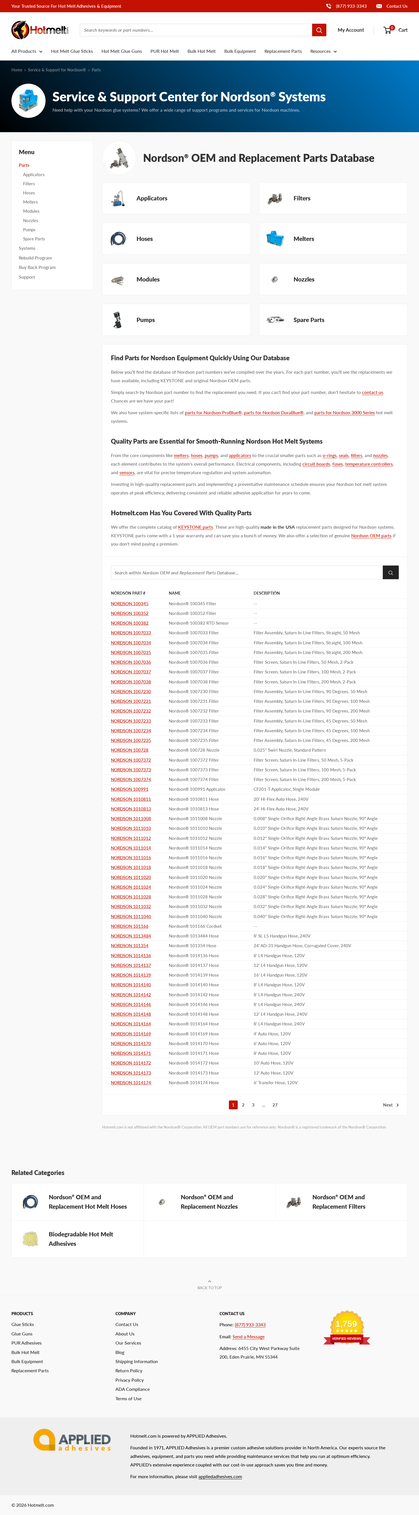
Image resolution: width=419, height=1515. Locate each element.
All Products (23, 51)
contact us (372, 392)
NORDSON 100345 (130, 603)
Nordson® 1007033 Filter (194, 632)
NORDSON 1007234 (131, 730)
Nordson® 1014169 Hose (194, 1033)
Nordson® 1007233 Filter (194, 720)
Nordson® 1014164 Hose (194, 1023)
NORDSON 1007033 (131, 632)
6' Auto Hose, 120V (272, 1043)
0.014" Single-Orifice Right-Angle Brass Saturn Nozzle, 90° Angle (316, 847)
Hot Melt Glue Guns (121, 51)
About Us (125, 1333)
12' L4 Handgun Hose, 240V (280, 1014)
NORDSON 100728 (130, 750)
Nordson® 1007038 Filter (194, 681)
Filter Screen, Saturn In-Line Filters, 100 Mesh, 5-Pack (305, 769)
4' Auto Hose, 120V (272, 1033)
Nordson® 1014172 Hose (194, 1062)
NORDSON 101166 (130, 926)
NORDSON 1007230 (131, 691)
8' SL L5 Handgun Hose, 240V (282, 935)
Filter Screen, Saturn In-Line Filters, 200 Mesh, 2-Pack (305, 681)
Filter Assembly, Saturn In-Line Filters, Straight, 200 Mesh (308, 652)
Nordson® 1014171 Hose (194, 1053)
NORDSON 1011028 (131, 896)
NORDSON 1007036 (131, 662)
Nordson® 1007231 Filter (194, 701)
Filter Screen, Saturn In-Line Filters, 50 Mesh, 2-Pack (303, 662)
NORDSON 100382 (130, 622)
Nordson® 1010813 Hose (194, 808)
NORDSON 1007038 (131, 681)
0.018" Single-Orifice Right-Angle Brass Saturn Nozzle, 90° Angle (316, 867)
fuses (337, 463)
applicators (240, 455)
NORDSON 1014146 (131, 1004)
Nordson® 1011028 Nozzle (195, 896)
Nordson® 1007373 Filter (194, 769)
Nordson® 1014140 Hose (194, 984)
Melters (30, 201)
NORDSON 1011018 (131, 867)
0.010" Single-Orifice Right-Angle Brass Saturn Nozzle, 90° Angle (316, 828)
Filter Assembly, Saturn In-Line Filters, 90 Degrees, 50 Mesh (310, 691)
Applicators (34, 174)
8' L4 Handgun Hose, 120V (279, 955)
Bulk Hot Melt (202, 51)
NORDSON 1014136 (131, 955)
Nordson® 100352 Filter (192, 613)
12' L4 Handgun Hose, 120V (280, 965)
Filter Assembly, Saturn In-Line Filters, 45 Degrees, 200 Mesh (312, 740)
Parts (24, 165)
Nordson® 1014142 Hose (194, 994)
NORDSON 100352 (130, 613)
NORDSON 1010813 (131, 808)
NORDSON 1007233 (131, 720)
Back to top (210, 1287)
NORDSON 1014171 (131, 1053)
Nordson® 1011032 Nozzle (195, 906)
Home (16, 69)
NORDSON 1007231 (131, 701)
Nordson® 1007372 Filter (194, 759)
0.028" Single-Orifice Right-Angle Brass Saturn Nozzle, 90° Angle (316, 896)
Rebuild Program (35, 257)
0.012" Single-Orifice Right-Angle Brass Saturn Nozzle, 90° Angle (316, 838)
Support (27, 276)
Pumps (29, 229)
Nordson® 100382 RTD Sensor (199, 622)
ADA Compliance (132, 1389)
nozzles (380, 455)
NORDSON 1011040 (131, 916)
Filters (29, 183)
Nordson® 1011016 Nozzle (195, 857)
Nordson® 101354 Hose (192, 945)
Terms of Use (128, 1398)
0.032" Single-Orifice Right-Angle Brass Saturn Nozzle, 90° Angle (316, 906)
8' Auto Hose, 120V (272, 1053)
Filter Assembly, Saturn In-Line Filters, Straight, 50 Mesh (307, 632)
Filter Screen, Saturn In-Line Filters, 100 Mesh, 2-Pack (305, 671)
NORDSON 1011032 (131, 906)
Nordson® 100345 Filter (192, 603)
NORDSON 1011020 (131, 877)
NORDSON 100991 (130, 789)
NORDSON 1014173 (131, 1072)
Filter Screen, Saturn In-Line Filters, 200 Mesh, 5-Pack (305, 779)
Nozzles (30, 220)
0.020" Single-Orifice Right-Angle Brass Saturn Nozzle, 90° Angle (316, 877)
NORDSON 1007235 (131, 740)
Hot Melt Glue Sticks (72, 51)
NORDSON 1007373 (131, 769)
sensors (127, 472)
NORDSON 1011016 (131, 857)
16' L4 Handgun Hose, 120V (280, 974)
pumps (211, 455)
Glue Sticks (22, 1324)
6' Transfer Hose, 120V (276, 1082)
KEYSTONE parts (195, 527)
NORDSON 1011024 (131, 887)
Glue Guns (21, 1333)
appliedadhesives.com (220, 1476)
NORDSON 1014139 (131, 974)
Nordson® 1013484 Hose (194, 935)
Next (387, 1104)
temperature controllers (369, 463)
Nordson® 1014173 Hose (194, 1072)
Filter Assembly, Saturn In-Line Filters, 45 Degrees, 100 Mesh (312, 730)
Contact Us (396, 6)
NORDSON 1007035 (131, 652)
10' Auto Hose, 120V (273, 1062)
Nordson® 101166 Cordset (195, 926)
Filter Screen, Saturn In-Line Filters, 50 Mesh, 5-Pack (303, 759)
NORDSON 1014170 (131, 1043)
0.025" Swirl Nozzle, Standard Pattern (290, 750)
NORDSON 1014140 (131, 984)
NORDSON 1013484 (131, 935)
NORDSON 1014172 (131, 1062)
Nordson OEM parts (371, 535)
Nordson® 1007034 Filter (194, 642)
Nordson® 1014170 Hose (194, 1043)
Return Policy (128, 1370)
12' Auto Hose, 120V (273, 1072)
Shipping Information (136, 1361)
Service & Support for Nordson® (57, 69)
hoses (196, 455)
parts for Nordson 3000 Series (344, 412)
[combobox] (196, 30)
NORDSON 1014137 (131, 965)
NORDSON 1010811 (131, 799)
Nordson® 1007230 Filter (194, 691)
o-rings (330, 455)
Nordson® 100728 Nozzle (194, 750)
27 (275, 1104)
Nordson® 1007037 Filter (194, 671)
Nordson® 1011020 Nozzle (195, 877)
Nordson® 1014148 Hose (194, 1014)
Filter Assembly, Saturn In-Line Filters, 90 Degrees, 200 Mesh (312, 710)
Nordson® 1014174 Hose (194, 1082)
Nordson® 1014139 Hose (194, 974)
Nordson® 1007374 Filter (194, 779)
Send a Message (249, 1336)
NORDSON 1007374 (131, 779)
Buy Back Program (37, 267)
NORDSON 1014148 (131, 1014)
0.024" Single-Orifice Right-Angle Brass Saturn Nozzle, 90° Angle (316, 887)
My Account (351, 30)
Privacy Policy (129, 1380)
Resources (320, 51)
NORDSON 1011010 (131, 828)
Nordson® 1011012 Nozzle (195, 838)
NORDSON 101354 (130, 945)
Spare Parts (34, 238)
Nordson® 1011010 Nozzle (195, 828)
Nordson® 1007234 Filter (194, 730)
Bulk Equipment (240, 51)
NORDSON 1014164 (131, 1023)
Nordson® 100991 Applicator (197, 789)
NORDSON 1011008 (131, 818)
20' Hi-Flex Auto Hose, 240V (281, 799)
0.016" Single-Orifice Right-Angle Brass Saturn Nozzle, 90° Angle (316, 857)
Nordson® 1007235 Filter (194, 740)
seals (344, 455)
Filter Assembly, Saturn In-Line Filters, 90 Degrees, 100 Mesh (312, 701)
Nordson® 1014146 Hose (194, 1004)
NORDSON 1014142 (131, 994)
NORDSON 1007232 (131, 710)
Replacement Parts (283, 51)
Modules (31, 211)
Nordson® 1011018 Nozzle (195, 867)
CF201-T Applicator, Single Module (287, 789)
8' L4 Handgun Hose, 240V (279, 994)
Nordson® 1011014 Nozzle (195, 847)
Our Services (128, 1342)
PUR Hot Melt (164, 51)
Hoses (29, 192)
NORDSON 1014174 (131, 1082)
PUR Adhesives (26, 1342)
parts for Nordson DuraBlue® (274, 412)
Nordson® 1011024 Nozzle (195, 887)
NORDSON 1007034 (131, 642)
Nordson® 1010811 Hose (194, 799)
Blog (119, 1352)
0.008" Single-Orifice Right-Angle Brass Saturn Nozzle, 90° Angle (316, 818)
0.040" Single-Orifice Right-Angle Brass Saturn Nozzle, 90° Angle (316, 916)
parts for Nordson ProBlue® (213, 412)
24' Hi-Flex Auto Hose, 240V (281, 808)
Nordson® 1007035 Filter (194, 652)
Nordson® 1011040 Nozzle (195, 916)
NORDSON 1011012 (131, 838)
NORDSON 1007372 (131, 759)
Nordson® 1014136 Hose (194, 955)
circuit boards (316, 463)
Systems (27, 248)
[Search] (319, 30)
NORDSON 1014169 (131, 1033)
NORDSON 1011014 (131, 847)
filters (356, 455)
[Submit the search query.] (391, 572)
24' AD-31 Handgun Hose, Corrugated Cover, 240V (302, 945)
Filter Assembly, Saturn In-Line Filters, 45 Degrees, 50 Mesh (310, 720)
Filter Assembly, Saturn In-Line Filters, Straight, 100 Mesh (308, 642)
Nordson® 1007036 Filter (194, 662)
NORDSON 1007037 (131, 671)
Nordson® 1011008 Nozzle (195, 818)
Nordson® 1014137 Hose (194, 965)
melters (181, 455)
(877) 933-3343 (346, 6)
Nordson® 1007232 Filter (194, 710)
